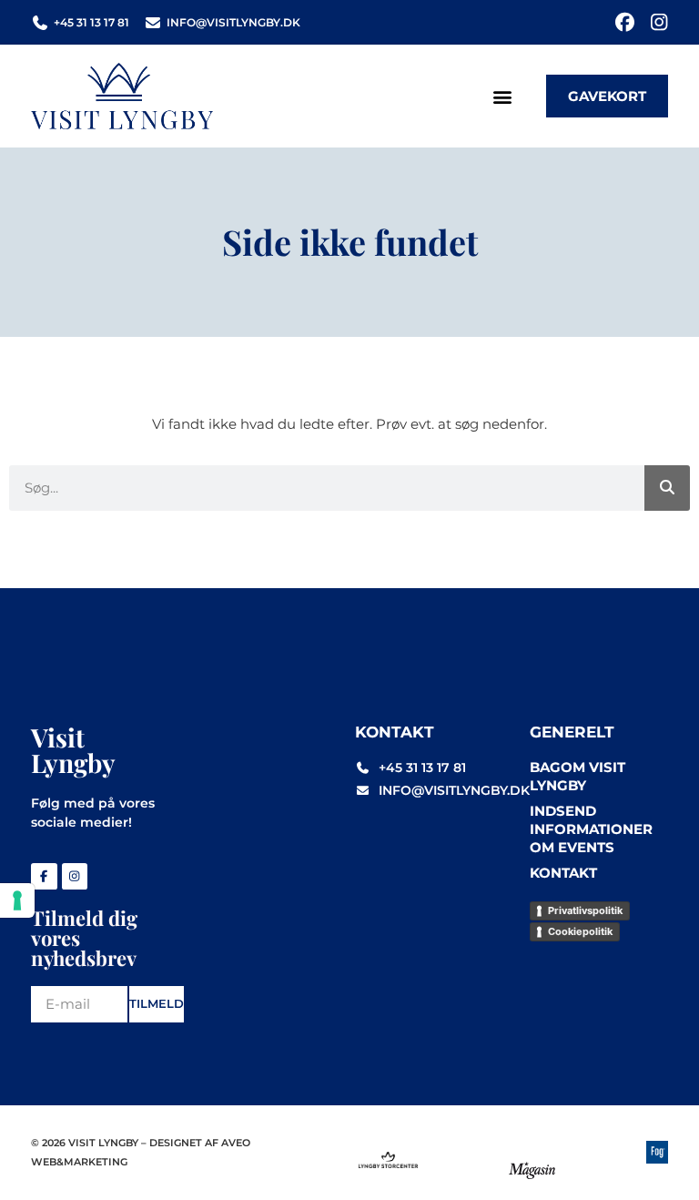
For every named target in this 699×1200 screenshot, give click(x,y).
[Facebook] (624, 22)
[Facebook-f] (44, 876)
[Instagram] (658, 22)
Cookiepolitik (580, 931)
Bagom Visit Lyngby (577, 776)
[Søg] (667, 488)
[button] (502, 96)
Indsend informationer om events (591, 829)
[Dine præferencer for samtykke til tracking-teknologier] (17, 900)
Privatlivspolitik (585, 910)
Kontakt (563, 872)
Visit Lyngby (73, 749)
